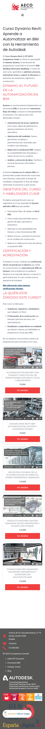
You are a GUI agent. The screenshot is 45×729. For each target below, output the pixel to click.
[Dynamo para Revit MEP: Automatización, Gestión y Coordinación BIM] (22, 409)
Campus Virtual (14, 667)
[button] (22, 15)
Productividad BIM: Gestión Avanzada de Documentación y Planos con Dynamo (22, 523)
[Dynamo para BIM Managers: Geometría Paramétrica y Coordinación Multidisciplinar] (22, 554)
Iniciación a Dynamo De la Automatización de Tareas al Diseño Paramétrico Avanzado (23, 475)
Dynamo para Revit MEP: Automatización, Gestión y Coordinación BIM (22, 426)
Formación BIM (14, 663)
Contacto (12, 643)
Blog (9, 671)
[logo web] (22, 7)
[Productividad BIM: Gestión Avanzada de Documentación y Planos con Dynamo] (22, 506)
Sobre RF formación (16, 659)
